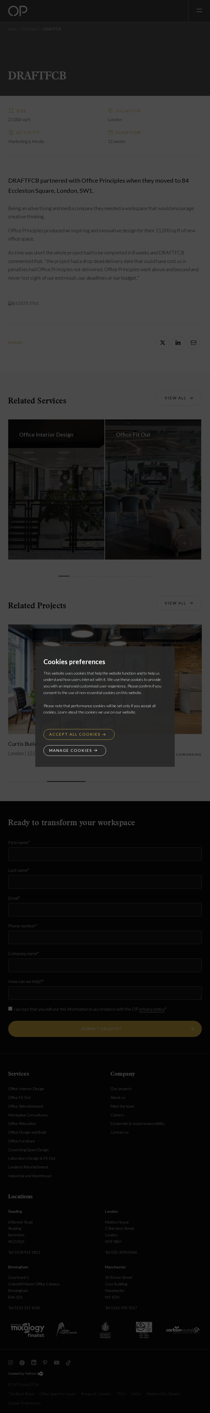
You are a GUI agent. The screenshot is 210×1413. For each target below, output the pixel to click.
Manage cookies (70, 750)
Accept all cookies (75, 734)
